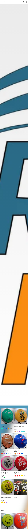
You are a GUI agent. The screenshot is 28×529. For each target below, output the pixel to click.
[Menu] (1, 1)
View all (25, 510)
